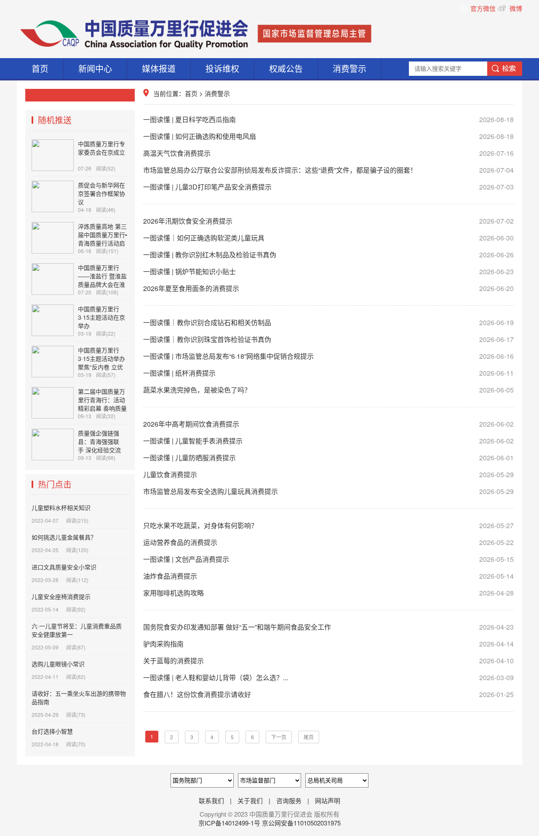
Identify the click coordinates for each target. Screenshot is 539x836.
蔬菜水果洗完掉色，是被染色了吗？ (328, 390)
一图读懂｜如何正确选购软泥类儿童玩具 (328, 238)
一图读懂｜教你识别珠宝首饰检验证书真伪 (328, 339)
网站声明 (327, 800)
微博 (515, 8)
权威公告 (286, 68)
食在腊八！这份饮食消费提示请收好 (328, 694)
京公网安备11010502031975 (301, 822)
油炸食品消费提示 (328, 576)
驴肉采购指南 (328, 644)
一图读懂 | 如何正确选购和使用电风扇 (328, 136)
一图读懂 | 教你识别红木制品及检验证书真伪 (328, 254)
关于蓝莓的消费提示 (328, 660)
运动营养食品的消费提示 (328, 542)
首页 (40, 68)
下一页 (278, 736)
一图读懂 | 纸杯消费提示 (328, 373)
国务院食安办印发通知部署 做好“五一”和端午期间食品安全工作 (328, 627)
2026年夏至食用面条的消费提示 (328, 288)
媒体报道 (159, 68)
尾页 (309, 736)
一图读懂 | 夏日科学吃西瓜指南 (328, 119)
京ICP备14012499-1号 (230, 822)
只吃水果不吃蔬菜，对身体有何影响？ (328, 525)
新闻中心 (95, 68)
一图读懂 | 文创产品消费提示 (328, 559)
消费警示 (349, 68)
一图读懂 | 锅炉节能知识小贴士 (328, 271)
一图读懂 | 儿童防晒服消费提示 (328, 457)
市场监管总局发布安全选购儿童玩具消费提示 (328, 491)
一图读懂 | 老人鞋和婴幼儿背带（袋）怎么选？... (328, 677)
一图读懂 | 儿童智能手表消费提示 (328, 441)
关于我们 (250, 800)
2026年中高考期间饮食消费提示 (328, 424)
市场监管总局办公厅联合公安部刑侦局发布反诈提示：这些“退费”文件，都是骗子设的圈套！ (328, 170)
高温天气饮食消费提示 (328, 153)
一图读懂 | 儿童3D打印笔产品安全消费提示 (328, 187)
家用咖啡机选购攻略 (328, 593)
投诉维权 (222, 68)
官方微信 (483, 8)
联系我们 (211, 800)
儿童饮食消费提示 (328, 474)
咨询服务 (289, 800)
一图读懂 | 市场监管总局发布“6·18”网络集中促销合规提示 (328, 356)
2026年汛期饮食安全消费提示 (328, 221)
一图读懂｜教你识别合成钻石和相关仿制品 (328, 322)
